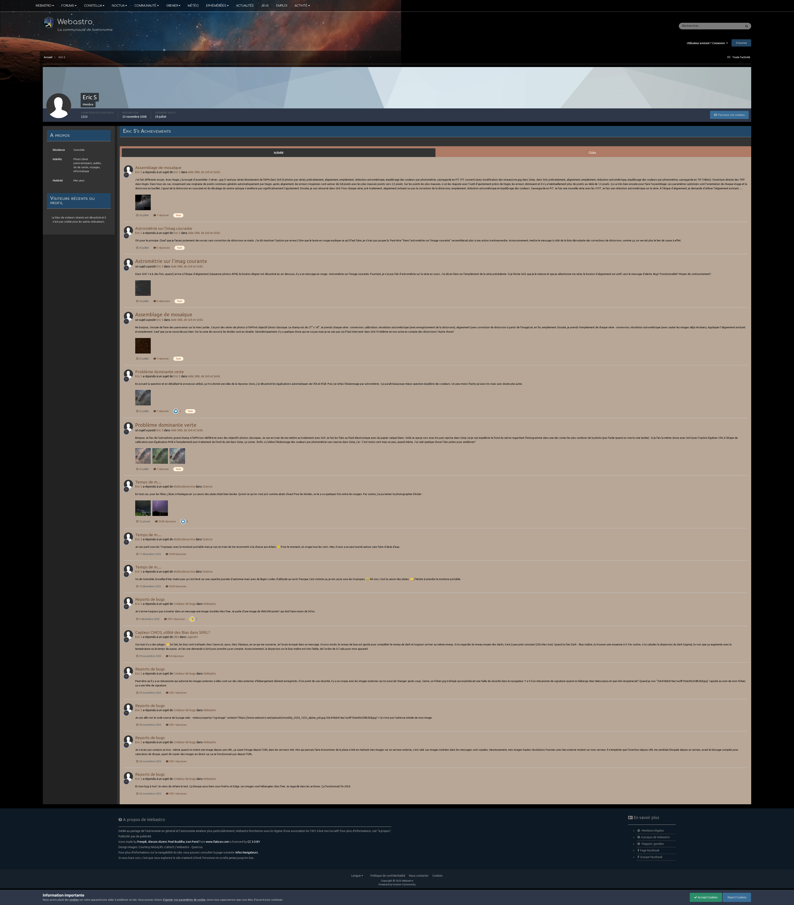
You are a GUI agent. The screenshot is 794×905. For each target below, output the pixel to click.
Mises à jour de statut (723, 26)
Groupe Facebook (651, 857)
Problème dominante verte (159, 371)
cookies (74, 899)
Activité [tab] (278, 152)
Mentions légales (652, 830)
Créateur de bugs (184, 603)
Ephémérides (216, 5)
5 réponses (163, 247)
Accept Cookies (707, 897)
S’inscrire (741, 42)
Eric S (138, 172)
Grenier (172, 5)
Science (207, 486)
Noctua (118, 5)
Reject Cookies (737, 897)
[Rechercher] (746, 26)
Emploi (281, 5)
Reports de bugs (150, 599)
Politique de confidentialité (388, 875)
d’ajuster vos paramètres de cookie (184, 899)
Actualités (245, 5)
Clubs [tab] (592, 152)
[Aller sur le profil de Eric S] (128, 169)
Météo (193, 5)
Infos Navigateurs (247, 852)
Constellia (93, 5)
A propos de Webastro (655, 837)
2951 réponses (176, 618)
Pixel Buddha (176, 841)
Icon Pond (192, 841)
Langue (356, 875)
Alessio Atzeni (157, 841)
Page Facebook (649, 850)
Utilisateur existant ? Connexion (706, 43)
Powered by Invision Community (397, 884)
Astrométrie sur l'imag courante (163, 228)
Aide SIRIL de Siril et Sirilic (204, 172)
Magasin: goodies (652, 843)
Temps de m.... (148, 482)
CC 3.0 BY (254, 841)
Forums (67, 5)
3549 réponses (167, 521)
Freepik (142, 841)
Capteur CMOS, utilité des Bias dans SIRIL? (172, 632)
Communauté (145, 5)
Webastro (43, 5)
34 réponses (176, 655)
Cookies (437, 875)
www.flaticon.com (217, 841)
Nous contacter (419, 875)
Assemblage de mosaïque (158, 167)
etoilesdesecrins (184, 486)
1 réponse (162, 215)
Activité (301, 5)
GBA (176, 637)
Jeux (265, 5)
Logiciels (192, 637)
